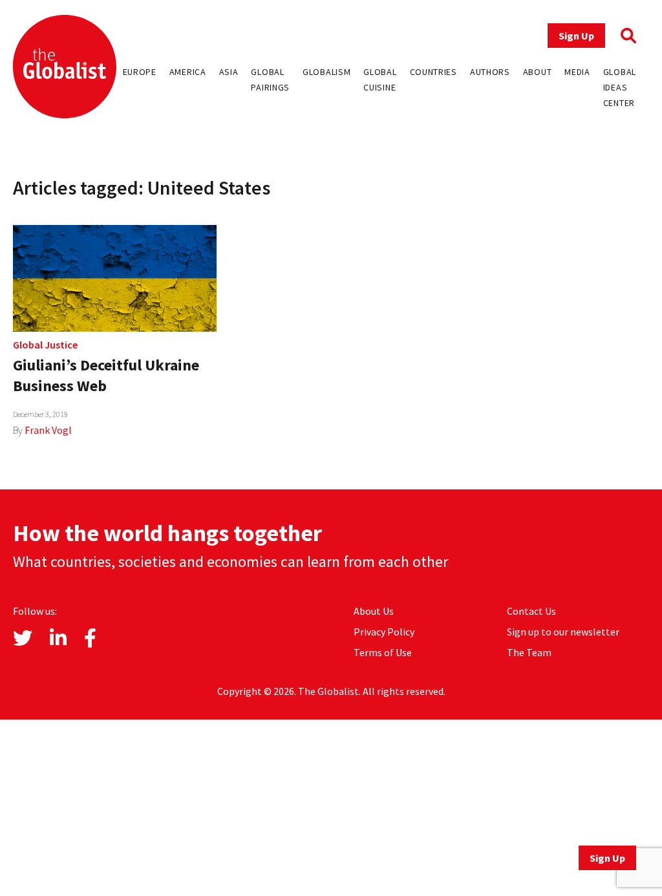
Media (577, 72)
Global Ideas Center (619, 87)
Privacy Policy (384, 631)
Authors (490, 72)
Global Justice (45, 344)
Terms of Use (383, 652)
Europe (139, 72)
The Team (529, 652)
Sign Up (576, 35)
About (537, 72)
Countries (433, 72)
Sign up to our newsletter (563, 631)
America (187, 72)
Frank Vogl (48, 429)
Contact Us (531, 610)
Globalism (326, 72)
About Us (374, 610)
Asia (229, 72)
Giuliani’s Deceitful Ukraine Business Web (106, 375)
